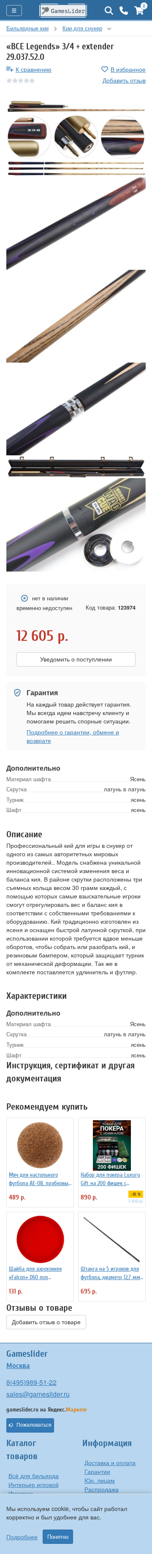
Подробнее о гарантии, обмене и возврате (73, 736)
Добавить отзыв (124, 80)
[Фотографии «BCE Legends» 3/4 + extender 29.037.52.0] (76, 129)
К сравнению (34, 69)
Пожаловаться (34, 1425)
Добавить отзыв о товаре (46, 1322)
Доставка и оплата (110, 1462)
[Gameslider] (63, 10)
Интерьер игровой (33, 1484)
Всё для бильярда (33, 1475)
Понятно (57, 1537)
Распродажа (101, 1489)
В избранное (128, 69)
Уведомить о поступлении (76, 659)
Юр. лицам (99, 1480)
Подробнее (22, 1536)
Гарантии (97, 1471)
